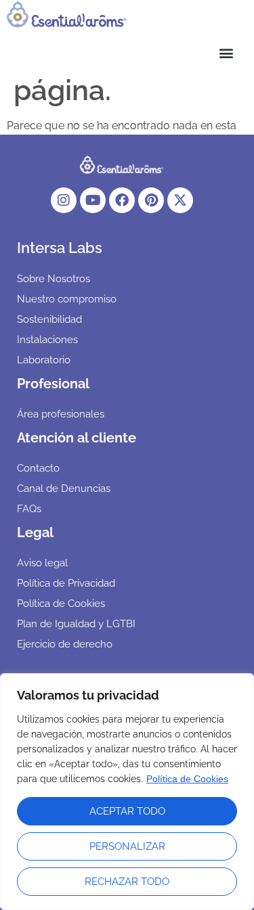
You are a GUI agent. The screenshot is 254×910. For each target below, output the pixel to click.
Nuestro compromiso (67, 299)
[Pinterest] (151, 200)
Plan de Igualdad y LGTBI (76, 624)
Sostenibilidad (49, 319)
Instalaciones (47, 340)
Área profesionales (60, 414)
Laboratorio (43, 360)
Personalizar (127, 846)
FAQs (29, 509)
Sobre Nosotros (53, 279)
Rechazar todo (127, 881)
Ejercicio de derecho (64, 644)
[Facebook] (122, 200)
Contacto (38, 468)
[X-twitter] (180, 200)
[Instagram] (64, 200)
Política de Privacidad (66, 583)
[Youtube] (93, 200)
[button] (127, 52)
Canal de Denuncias (63, 488)
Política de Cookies (187, 778)
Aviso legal (42, 563)
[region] (127, 791)
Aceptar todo (127, 811)
